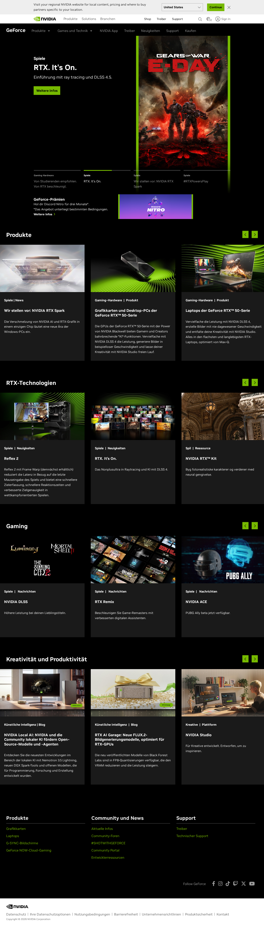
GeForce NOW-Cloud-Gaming (28, 850)
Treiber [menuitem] (161, 19)
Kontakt (223, 914)
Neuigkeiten (150, 31)
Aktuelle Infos (102, 829)
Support (172, 31)
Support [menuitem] (177, 19)
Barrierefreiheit (126, 914)
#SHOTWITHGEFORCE (108, 843)
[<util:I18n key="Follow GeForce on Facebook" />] (213, 883)
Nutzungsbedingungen (92, 914)
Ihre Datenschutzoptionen (50, 914)
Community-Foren (105, 836)
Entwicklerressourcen (107, 857)
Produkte (71, 19)
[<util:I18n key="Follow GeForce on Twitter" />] (243, 883)
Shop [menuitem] (147, 19)
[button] (208, 20)
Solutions (89, 19)
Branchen (107, 19)
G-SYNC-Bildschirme (22, 843)
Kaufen (190, 31)
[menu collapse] (119, 19)
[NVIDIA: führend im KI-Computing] (45, 18)
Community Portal (105, 850)
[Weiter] (255, 234)
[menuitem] (70, 19)
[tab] (57, 179)
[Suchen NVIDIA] (200, 18)
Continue (216, 7)
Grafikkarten (16, 829)
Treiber (129, 31)
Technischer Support (192, 836)
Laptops (12, 836)
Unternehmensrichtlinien (161, 914)
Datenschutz (16, 914)
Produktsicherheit (199, 914)
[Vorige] (245, 234)
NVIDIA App (109, 31)
